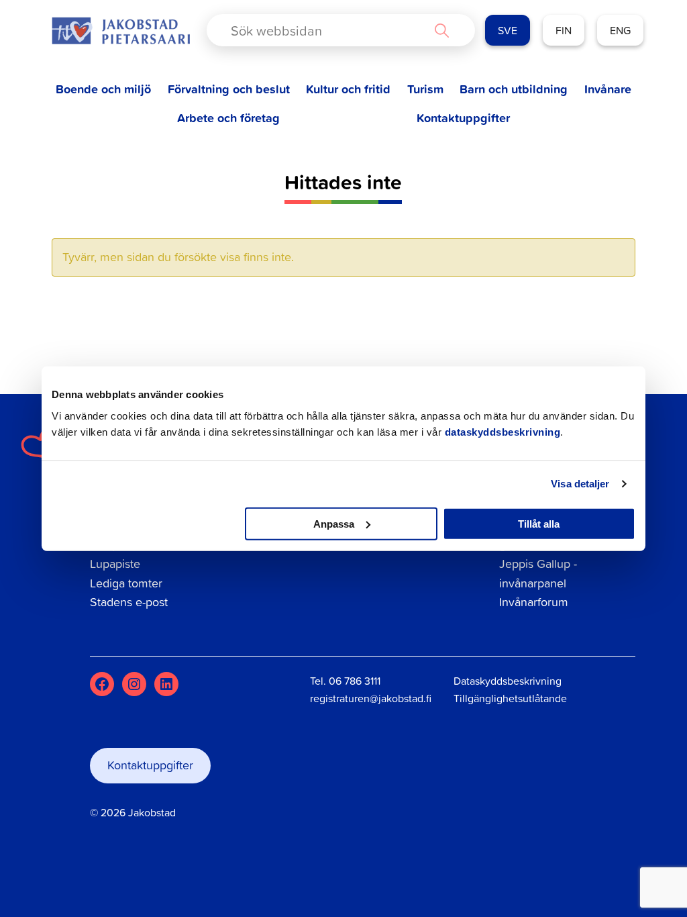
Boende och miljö (103, 89)
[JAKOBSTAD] (121, 30)
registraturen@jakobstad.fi (370, 698)
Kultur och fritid (348, 89)
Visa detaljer (580, 483)
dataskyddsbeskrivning (503, 431)
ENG (620, 30)
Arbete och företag (228, 117)
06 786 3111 (354, 680)
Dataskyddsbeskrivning (508, 680)
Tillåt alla (539, 523)
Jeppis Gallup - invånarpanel (538, 573)
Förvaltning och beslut (229, 89)
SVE (507, 30)
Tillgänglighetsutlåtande (510, 698)
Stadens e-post (129, 601)
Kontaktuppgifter (463, 117)
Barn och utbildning (514, 89)
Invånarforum (533, 601)
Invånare (607, 89)
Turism (425, 89)
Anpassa (333, 523)
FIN (564, 30)
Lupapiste (115, 563)
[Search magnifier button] (441, 30)
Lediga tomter (126, 583)
